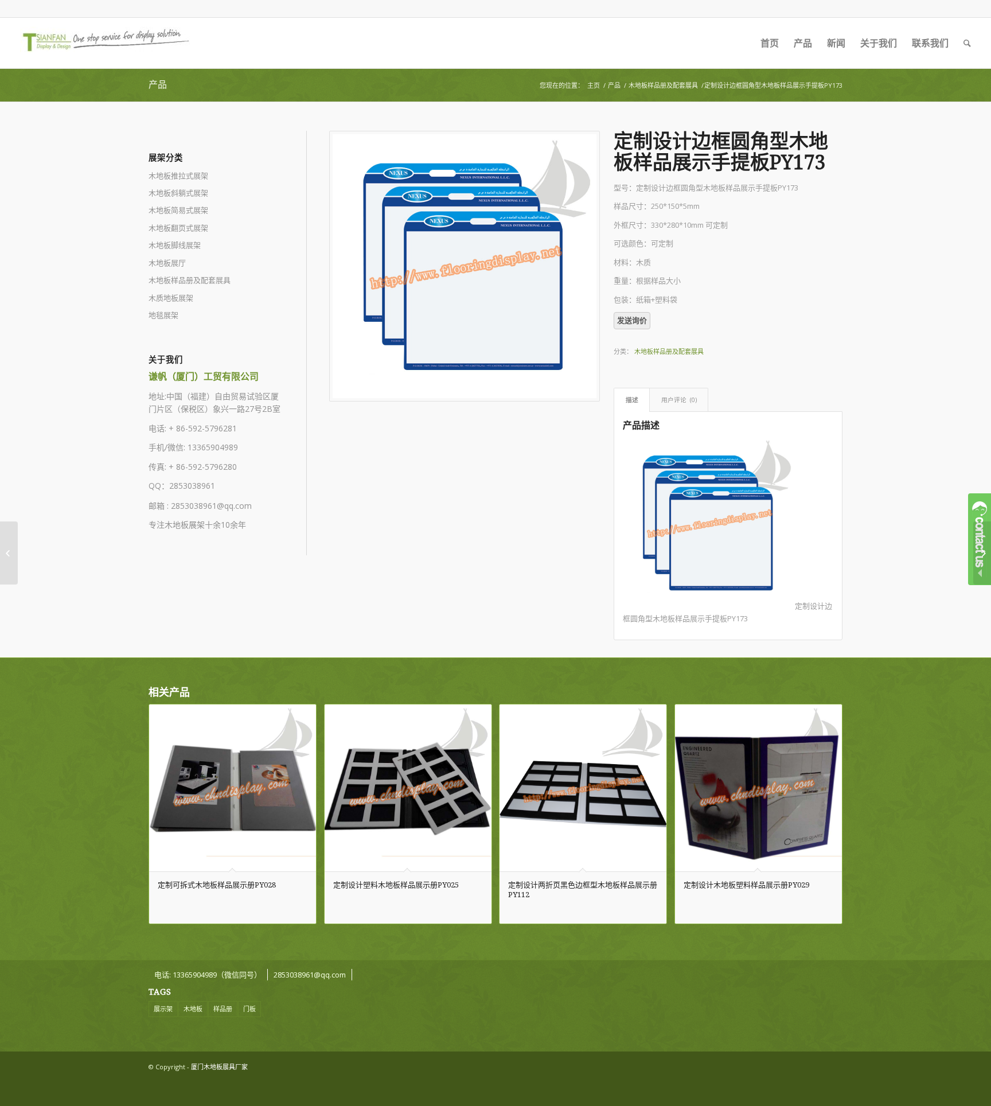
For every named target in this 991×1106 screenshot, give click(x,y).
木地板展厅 (167, 263)
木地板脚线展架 (175, 245)
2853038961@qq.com (211, 505)
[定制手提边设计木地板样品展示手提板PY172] (9, 553)
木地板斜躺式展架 (178, 193)
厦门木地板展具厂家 (219, 1066)
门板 (249, 1008)
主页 (593, 85)
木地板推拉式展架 (178, 175)
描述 (632, 399)
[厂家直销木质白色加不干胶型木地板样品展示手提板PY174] (982, 553)
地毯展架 (163, 315)
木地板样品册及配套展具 (663, 85)
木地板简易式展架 (178, 210)
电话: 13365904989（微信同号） (208, 974)
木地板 (193, 1008)
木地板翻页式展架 (178, 228)
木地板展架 (185, 524)
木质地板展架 (171, 298)
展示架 (163, 1008)
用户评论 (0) (679, 399)
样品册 (222, 1008)
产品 (158, 84)
